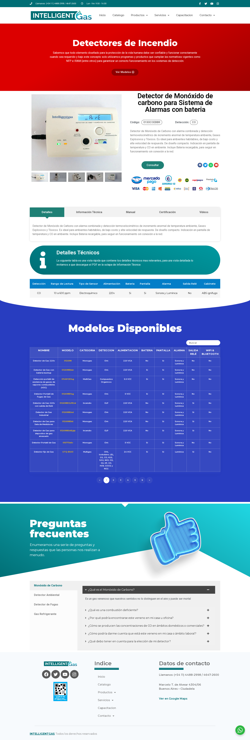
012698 (68, 361)
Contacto (205, 15)
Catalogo (118, 15)
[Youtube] (211, 3)
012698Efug (68, 394)
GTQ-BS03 (67, 452)
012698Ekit (67, 421)
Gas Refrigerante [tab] (45, 614)
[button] (35, 132)
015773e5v (68, 442)
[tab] (47, 212)
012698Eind (68, 412)
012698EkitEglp (68, 430)
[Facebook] (46, 674)
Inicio (102, 15)
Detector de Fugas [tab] (46, 604)
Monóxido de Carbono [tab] (48, 585)
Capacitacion (184, 15)
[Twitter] (205, 3)
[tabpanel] (148, 615)
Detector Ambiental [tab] (46, 595)
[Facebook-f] (199, 3)
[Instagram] (217, 3)
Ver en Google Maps (173, 698)
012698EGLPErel (68, 403)
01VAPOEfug (68, 379)
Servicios (160, 15)
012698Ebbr (68, 370)
